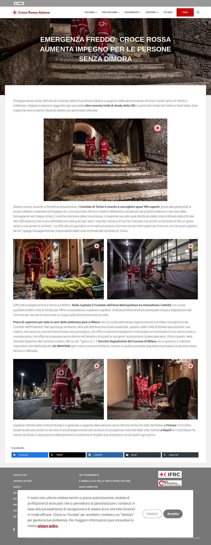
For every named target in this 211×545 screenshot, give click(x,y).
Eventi (17, 487)
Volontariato (131, 12)
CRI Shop (168, 12)
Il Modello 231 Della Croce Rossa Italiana (104, 481)
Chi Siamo (90, 12)
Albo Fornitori (88, 487)
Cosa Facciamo (110, 12)
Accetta (173, 514)
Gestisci (152, 514)
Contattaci (20, 475)
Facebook (14, 530)
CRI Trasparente (89, 475)
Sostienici (151, 12)
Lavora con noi (22, 481)
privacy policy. (48, 526)
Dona (185, 12)
